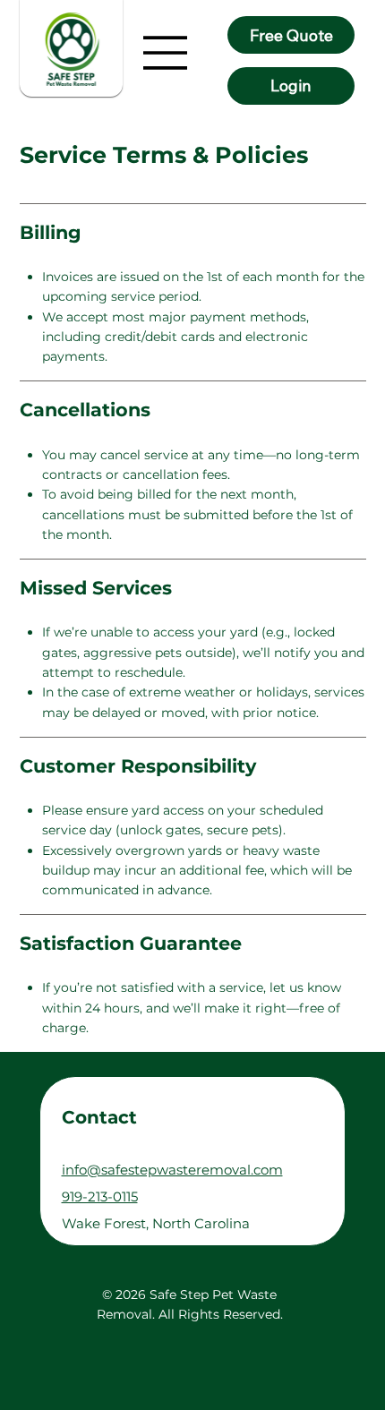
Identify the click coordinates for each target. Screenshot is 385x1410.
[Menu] (165, 52)
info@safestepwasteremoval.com (172, 1168)
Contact (99, 1117)
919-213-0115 (100, 1195)
